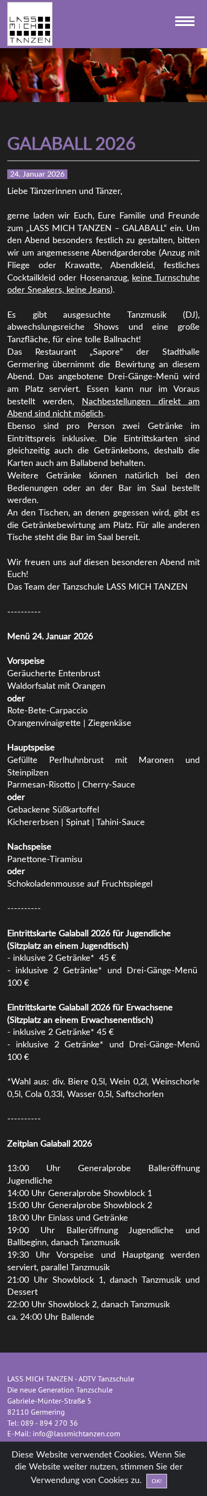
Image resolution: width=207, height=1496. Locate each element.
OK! (157, 1481)
